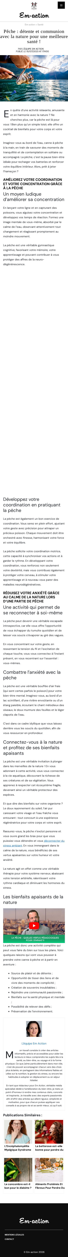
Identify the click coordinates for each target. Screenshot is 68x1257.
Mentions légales (14, 1235)
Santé (40, 24)
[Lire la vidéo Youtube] (34, 925)
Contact (9, 1239)
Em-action (30, 24)
